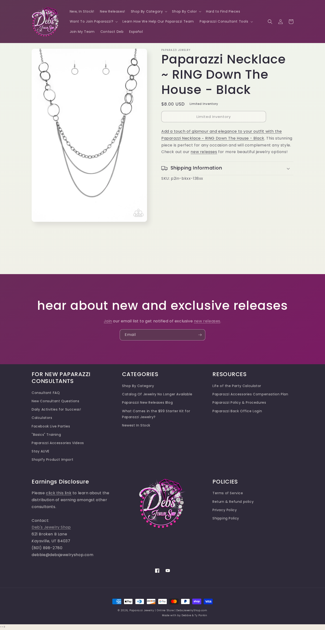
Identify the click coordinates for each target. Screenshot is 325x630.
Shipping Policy (225, 518)
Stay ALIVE (40, 451)
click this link (58, 493)
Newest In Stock (136, 425)
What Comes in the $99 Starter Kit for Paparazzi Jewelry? (156, 414)
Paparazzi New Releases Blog (147, 402)
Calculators (42, 417)
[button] (148, 11)
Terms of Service (227, 493)
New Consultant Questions (55, 401)
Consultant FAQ (46, 392)
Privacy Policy (224, 510)
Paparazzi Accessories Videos (58, 443)
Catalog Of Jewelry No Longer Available (157, 394)
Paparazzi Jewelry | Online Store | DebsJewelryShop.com (168, 610)
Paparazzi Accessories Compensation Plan (250, 394)
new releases (204, 152)
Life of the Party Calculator (236, 385)
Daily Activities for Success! (56, 409)
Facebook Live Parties (51, 426)
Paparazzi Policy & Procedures (239, 402)
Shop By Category (138, 385)
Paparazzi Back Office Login (237, 411)
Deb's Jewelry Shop (51, 527)
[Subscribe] (200, 334)
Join (108, 321)
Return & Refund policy (233, 501)
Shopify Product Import (52, 459)
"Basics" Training (46, 434)
